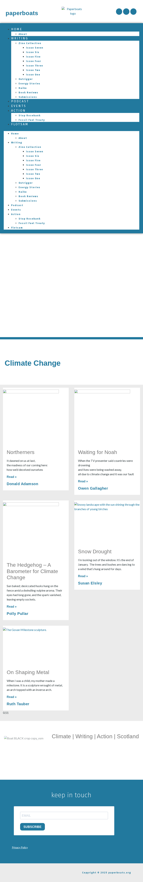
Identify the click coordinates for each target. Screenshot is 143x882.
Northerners (20, 452)
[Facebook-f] (119, 11)
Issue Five (33, 56)
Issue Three (34, 65)
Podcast (17, 205)
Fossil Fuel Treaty (32, 120)
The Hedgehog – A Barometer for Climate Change (32, 571)
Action (18, 110)
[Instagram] (126, 11)
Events (16, 210)
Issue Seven (34, 47)
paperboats (22, 13)
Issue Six (32, 52)
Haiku (23, 88)
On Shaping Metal (28, 672)
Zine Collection (30, 43)
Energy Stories (29, 83)
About (23, 138)
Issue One (33, 74)
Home (16, 29)
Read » (12, 476)
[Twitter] (133, 11)
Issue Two (33, 70)
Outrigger (26, 79)
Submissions (28, 201)
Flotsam (19, 124)
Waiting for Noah (97, 452)
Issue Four (33, 61)
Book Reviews (28, 92)
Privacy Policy (20, 847)
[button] (71, 129)
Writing (19, 38)
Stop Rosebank (30, 115)
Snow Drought (95, 551)
